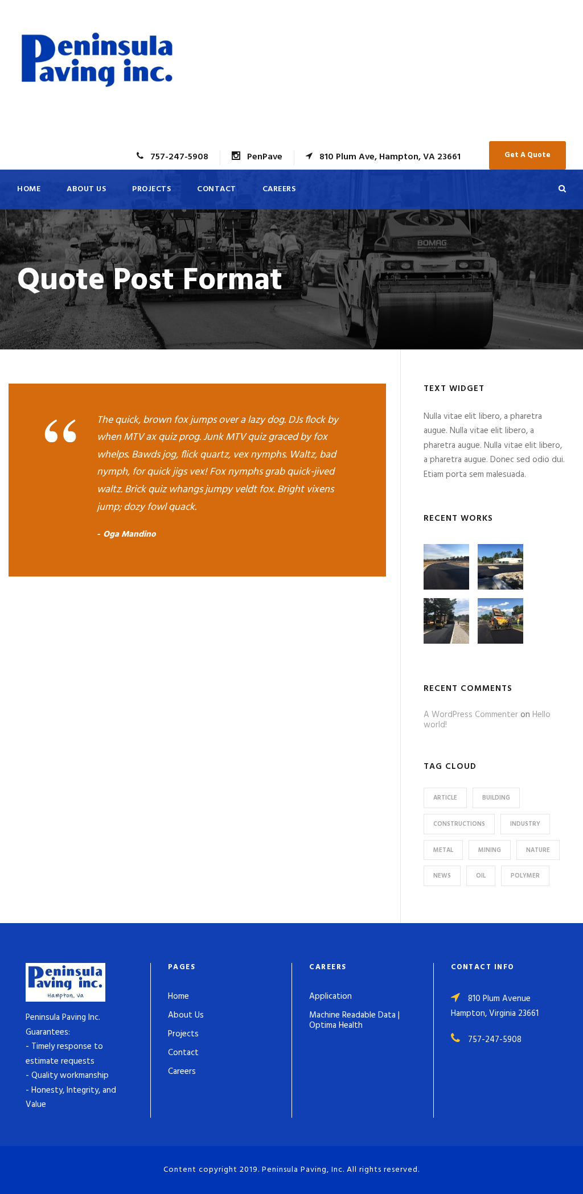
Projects (151, 189)
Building (496, 798)
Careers (279, 189)
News (442, 876)
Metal (443, 850)
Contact (216, 189)
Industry (525, 824)
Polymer (525, 876)
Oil (481, 876)
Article (445, 798)
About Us (86, 189)
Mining (489, 850)
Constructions (459, 824)
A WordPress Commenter (471, 715)
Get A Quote (527, 155)
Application (330, 996)
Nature (538, 850)
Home (28, 189)
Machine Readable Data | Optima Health (354, 1020)
